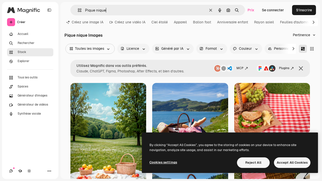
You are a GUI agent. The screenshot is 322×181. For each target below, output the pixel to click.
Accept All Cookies (292, 162)
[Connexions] (11, 171)
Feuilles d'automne (295, 22)
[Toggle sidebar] (49, 10)
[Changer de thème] (29, 171)
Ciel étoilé (159, 22)
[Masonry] (303, 49)
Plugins (284, 68)
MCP (240, 68)
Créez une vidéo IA (130, 22)
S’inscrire (304, 10)
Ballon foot (202, 22)
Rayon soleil (264, 22)
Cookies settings (163, 162)
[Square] (312, 49)
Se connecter (273, 10)
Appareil (180, 22)
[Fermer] (301, 68)
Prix (251, 10)
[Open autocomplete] (78, 10)
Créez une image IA (87, 22)
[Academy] (20, 171)
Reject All (253, 162)
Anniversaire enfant (232, 22)
